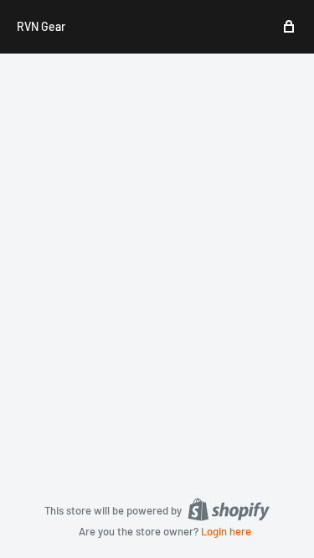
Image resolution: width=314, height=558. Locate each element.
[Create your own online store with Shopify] (229, 509)
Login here (226, 531)
